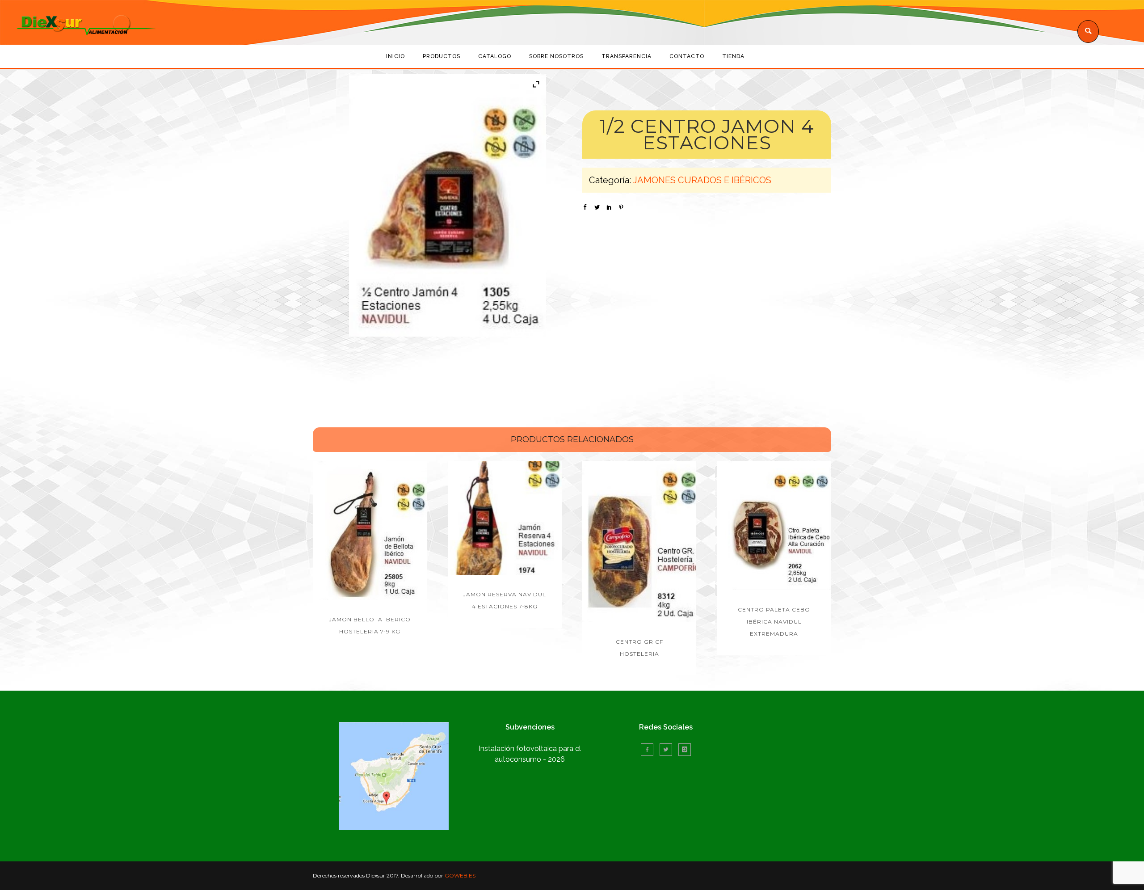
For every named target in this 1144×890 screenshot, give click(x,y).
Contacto (686, 56)
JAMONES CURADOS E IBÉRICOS (702, 180)
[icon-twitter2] (668, 749)
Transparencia (626, 56)
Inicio (395, 56)
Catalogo (494, 56)
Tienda (733, 56)
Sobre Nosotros (556, 56)
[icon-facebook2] (649, 749)
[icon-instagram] (684, 749)
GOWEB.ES (460, 875)
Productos (441, 56)
